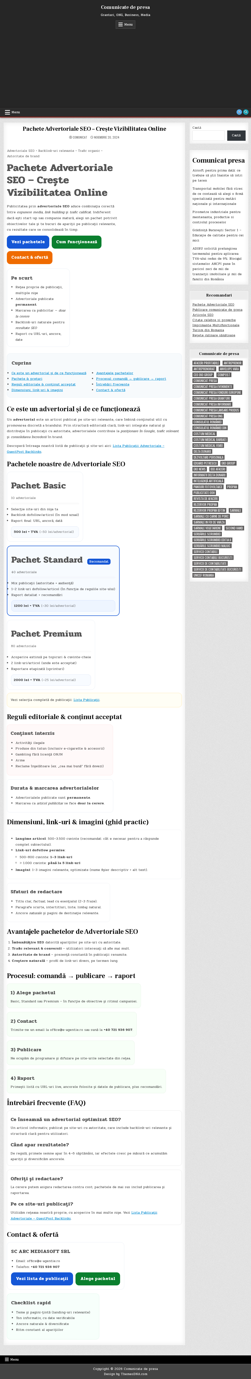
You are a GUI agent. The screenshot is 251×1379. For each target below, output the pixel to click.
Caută (196, 127)
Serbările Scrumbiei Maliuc (212, 545)
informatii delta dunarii (210, 475)
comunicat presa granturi (212, 398)
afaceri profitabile (206, 363)
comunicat (80, 137)
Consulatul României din (210, 428)
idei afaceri (218, 469)
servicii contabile (206, 551)
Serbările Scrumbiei (207, 534)
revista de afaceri (206, 498)
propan (232, 486)
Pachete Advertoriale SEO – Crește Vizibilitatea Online (94, 129)
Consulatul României (208, 422)
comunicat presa (205, 380)
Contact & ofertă (29, 257)
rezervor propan (205, 504)
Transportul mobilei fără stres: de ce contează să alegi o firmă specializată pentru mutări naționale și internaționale (217, 196)
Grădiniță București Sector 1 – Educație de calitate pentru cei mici (218, 235)
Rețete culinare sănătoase (213, 335)
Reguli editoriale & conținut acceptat (44, 384)
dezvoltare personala (208, 457)
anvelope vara (229, 369)
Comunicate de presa (125, 7)
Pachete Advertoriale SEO (213, 304)
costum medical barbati (210, 439)
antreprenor (232, 363)
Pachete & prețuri (27, 378)
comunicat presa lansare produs (216, 410)
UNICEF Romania (204, 575)
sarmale (235, 510)
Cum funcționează (76, 242)
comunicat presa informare (212, 404)
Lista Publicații (87, 699)
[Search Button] (246, 112)
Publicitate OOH (204, 492)
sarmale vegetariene (207, 528)
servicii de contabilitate (210, 563)
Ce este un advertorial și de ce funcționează (49, 373)
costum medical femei (208, 445)
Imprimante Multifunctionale (215, 325)
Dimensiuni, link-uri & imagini (37, 390)
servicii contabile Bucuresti (213, 557)
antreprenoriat (204, 369)
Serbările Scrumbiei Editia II (212, 540)
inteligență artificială (208, 481)
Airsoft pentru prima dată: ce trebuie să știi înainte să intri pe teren (217, 175)
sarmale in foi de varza (209, 522)
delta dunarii (202, 451)
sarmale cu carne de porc (211, 516)
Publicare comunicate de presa (217, 309)
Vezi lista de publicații (42, 1278)
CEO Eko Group (203, 374)
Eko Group (228, 463)
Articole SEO (202, 315)
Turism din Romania (208, 330)
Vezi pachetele (28, 242)
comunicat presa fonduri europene (217, 392)
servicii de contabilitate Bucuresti (217, 569)
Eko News (200, 469)
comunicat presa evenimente (213, 386)
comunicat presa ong (208, 416)
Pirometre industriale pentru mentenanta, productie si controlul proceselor (216, 217)
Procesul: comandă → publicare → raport (131, 378)
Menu (128, 24)
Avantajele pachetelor (114, 373)
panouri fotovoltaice (208, 486)
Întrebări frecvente (112, 384)
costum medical (204, 433)
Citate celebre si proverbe (214, 320)
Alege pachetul (97, 1278)
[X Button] (239, 112)
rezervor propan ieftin (209, 510)
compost (224, 374)
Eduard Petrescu (205, 463)
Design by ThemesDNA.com (125, 1374)
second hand (234, 528)
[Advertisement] (125, 65)
